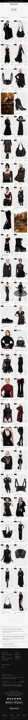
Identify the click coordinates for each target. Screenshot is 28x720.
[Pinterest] (13, 699)
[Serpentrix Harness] (20, 483)
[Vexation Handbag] (20, 149)
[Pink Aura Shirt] (7, 125)
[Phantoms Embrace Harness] (7, 78)
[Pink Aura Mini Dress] (20, 78)
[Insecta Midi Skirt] (20, 291)
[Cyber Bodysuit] (7, 413)
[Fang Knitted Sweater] (7, 460)
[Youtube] (17, 699)
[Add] (12, 38)
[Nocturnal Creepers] (7, 315)
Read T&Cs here (19, 685)
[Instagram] (8, 699)
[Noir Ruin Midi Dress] (20, 460)
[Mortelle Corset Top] (7, 173)
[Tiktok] (10, 699)
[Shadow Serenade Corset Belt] (20, 554)
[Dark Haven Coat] (20, 413)
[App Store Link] (9, 702)
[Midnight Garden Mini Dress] (20, 315)
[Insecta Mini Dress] (7, 363)
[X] (20, 699)
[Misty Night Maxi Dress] (20, 196)
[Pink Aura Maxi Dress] (20, 125)
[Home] (14, 4)
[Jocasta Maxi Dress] (20, 53)
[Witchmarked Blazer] (20, 507)
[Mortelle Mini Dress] (20, 173)
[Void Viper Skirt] (7, 220)
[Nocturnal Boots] (20, 243)
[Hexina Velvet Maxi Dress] (7, 53)
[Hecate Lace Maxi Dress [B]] (20, 363)
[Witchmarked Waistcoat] (7, 436)
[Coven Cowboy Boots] (20, 102)
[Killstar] (14, 709)
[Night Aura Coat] (20, 577)
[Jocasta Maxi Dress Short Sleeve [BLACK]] (7, 243)
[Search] (24, 4)
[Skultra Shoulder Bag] (7, 601)
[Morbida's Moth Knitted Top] (7, 339)
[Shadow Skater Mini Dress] (7, 507)
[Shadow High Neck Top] (7, 554)
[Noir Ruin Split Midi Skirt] (7, 577)
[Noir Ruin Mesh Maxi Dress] (20, 601)
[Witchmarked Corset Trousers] (20, 530)
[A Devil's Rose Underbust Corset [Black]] (7, 388)
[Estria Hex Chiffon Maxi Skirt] (7, 30)
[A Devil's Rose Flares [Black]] (20, 388)
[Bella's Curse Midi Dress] (7, 483)
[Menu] (2, 4)
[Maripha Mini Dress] (7, 268)
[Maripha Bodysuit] (20, 268)
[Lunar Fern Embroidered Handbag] (20, 339)
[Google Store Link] (18, 702)
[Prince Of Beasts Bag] (20, 30)
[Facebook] (15, 699)
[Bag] (26, 4)
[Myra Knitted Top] (7, 196)
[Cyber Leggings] (20, 436)
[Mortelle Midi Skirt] (7, 149)
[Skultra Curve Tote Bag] (7, 530)
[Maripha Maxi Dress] (7, 291)
